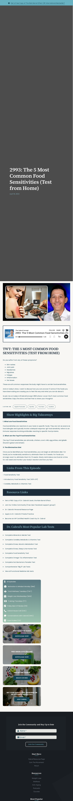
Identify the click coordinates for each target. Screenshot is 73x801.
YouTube (41, 406)
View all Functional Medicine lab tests (19, 571)
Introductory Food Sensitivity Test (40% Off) (21, 479)
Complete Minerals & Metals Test (18, 535)
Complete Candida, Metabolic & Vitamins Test (22, 540)
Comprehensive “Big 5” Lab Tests (17, 567)
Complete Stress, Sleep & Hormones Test (21, 549)
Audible (51, 406)
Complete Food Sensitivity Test (17, 553)
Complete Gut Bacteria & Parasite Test (20, 562)
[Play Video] (36, 302)
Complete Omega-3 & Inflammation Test (21, 558)
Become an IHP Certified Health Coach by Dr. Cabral (25, 518)
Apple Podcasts (20, 406)
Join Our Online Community (15, 505)
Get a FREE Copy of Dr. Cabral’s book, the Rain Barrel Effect (28, 500)
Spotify (31, 406)
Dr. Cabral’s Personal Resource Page (19, 509)
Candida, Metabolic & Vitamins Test (17, 484)
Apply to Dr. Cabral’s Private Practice (19, 514)
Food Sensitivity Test (12, 475)
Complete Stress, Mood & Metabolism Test (21, 544)
